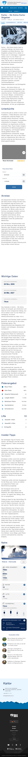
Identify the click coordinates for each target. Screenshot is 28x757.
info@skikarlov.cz (8, 695)
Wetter (6, 8)
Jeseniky (23, 628)
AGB (14, 735)
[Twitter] (12, 744)
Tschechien (22, 623)
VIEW (23, 562)
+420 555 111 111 (7, 693)
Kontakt (14, 726)
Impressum (14, 732)
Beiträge (20, 8)
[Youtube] (8, 744)
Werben (14, 728)
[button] (26, 7)
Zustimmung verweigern (14, 740)
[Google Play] (11, 748)
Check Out (5, 178)
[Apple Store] (18, 748)
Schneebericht (11, 22)
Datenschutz (14, 734)
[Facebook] (20, 744)
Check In (4, 171)
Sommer (16, 11)
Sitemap (14, 737)
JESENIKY (4, 19)
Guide (3, 22)
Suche (14, 187)
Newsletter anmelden (14, 730)
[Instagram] (16, 744)
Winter (10, 11)
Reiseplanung (13, 8)
